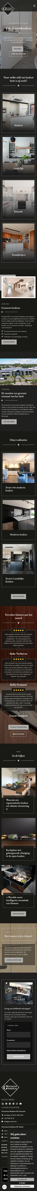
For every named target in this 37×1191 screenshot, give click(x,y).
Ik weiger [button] (22, 1183)
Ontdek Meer (9, 422)
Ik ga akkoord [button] (22, 1179)
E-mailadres (11, 1040)
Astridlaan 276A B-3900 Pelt (13, 1115)
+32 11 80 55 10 (9, 1118)
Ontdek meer (9, 342)
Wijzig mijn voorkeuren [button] (22, 1186)
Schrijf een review (18, 727)
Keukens (17, 49)
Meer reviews (18, 734)
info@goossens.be (10, 1121)
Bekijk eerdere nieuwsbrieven (16, 1050)
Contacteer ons (18, 54)
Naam (9, 1030)
